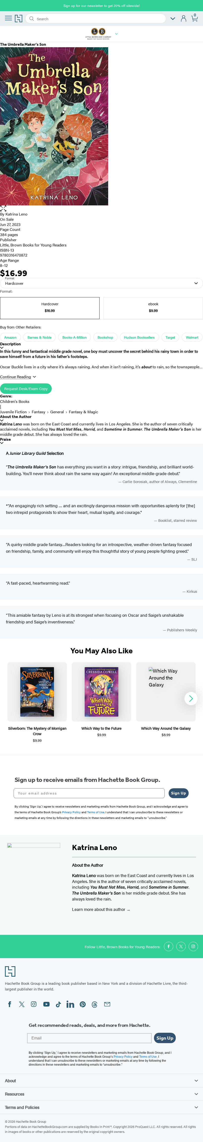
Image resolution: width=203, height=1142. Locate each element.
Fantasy (38, 412)
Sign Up (178, 793)
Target (170, 337)
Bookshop (105, 337)
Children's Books (14, 401)
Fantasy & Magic (83, 412)
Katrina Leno (16, 214)
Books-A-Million (74, 337)
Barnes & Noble (39, 337)
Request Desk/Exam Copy (26, 388)
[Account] (183, 18)
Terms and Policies (22, 1107)
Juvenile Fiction (13, 412)
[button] (116, 34)
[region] (101, 702)
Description (10, 344)
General (57, 412)
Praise (5, 439)
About (10, 1080)
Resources (14, 1094)
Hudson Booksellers (139, 337)
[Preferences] (173, 18)
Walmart (192, 337)
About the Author (15, 416)
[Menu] (8, 18)
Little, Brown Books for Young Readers (33, 245)
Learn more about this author (99, 909)
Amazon (10, 337)
